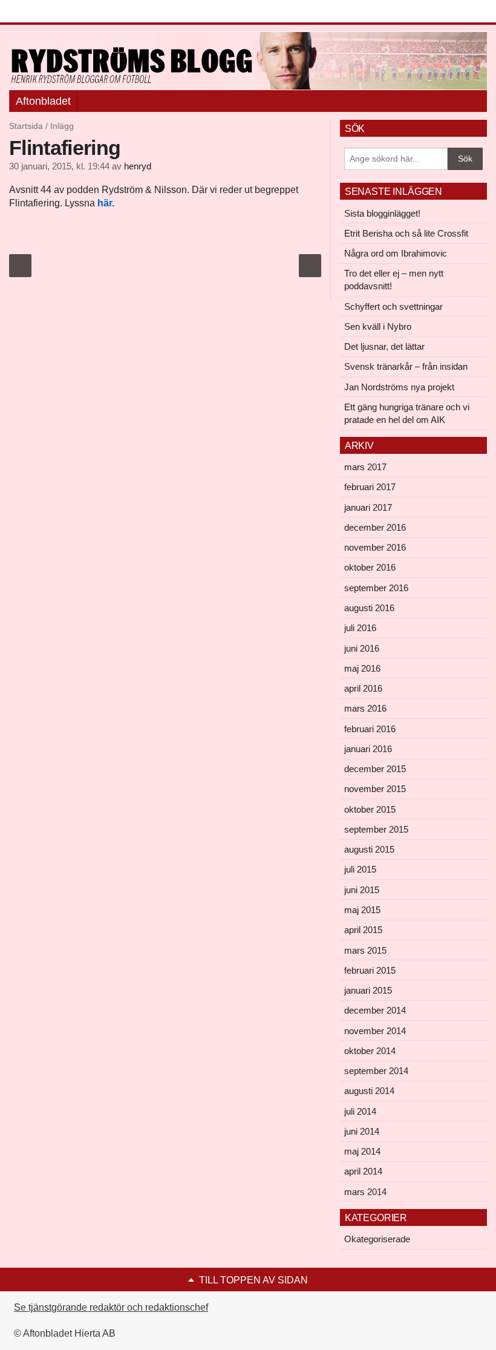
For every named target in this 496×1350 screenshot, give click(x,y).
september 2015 (376, 829)
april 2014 (363, 1171)
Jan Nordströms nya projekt (399, 387)
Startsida (26, 126)
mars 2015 (365, 950)
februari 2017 (370, 487)
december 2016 (375, 527)
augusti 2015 (369, 849)
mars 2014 (365, 1192)
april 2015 (363, 930)
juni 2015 (361, 890)
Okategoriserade (377, 1239)
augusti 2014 (369, 1091)
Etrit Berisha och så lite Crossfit (406, 233)
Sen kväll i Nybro (377, 326)
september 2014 (376, 1071)
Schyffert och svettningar (393, 306)
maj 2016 (362, 668)
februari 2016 (370, 729)
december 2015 (375, 769)
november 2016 (375, 547)
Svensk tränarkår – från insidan (406, 366)
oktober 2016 (370, 567)
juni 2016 (361, 648)
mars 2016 (365, 708)
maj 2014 (362, 1151)
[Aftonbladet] (54, 12)
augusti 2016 (369, 608)
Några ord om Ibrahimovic (395, 253)
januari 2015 (368, 990)
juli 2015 (360, 869)
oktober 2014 (370, 1051)
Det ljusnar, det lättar (384, 346)
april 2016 (363, 688)
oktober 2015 (370, 809)
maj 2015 (362, 910)
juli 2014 (360, 1111)
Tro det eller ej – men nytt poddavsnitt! (393, 279)
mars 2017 (365, 467)
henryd (137, 166)
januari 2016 (368, 749)
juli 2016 (360, 628)
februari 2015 (370, 970)
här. (105, 203)
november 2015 (375, 789)
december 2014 (375, 1010)
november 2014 (375, 1031)
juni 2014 (361, 1131)
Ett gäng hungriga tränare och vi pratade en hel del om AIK (406, 413)
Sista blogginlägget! (382, 213)
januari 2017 (368, 507)
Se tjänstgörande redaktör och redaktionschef (111, 1307)
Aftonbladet (43, 101)
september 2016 (376, 588)
